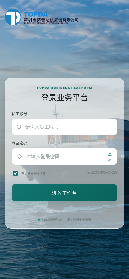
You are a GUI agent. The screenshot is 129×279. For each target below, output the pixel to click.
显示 (110, 157)
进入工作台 (64, 193)
